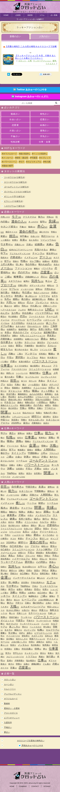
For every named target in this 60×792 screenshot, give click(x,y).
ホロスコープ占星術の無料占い (30, 740)
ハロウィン (49, 320)
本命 (41, 380)
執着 (39, 413)
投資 (13, 645)
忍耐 (28, 603)
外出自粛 (27, 313)
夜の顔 (25, 299)
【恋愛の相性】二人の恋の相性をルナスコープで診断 (31, 46)
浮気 (50, 217)
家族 (53, 570)
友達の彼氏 (24, 361)
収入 (23, 445)
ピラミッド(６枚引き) (13, 201)
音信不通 (11, 394)
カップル (32, 357)
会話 (46, 423)
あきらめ (20, 326)
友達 (23, 239)
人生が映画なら (46, 600)
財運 (27, 456)
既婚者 (16, 388)
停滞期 (8, 649)
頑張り (22, 552)
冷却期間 (18, 339)
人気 (3, 522)
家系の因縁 (51, 552)
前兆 (35, 559)
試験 (21, 570)
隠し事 (19, 264)
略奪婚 (49, 394)
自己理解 (24, 573)
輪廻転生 (33, 596)
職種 (28, 441)
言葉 (23, 408)
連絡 (20, 402)
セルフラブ (52, 629)
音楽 (44, 384)
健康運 (11, 515)
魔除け (18, 630)
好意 (51, 387)
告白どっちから (41, 292)
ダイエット (14, 391)
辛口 (3, 408)
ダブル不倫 (7, 326)
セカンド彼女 (9, 226)
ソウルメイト (42, 397)
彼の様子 (41, 345)
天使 (46, 326)
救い (12, 613)
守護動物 (33, 453)
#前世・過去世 (21, 157)
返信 (26, 422)
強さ (38, 512)
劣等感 (42, 354)
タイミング (18, 453)
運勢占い (44, 130)
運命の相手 (28, 231)
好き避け (52, 357)
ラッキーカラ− (43, 620)
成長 (29, 633)
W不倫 (24, 236)
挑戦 (4, 511)
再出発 (12, 397)
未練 (49, 244)
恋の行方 (24, 272)
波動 (15, 335)
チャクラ (26, 508)
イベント (36, 332)
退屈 (37, 570)
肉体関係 (28, 399)
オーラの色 (48, 535)
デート (45, 257)
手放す (30, 620)
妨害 (19, 589)
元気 (3, 555)
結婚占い (44, 125)
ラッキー (26, 617)
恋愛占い (44, 119)
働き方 (5, 453)
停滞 (31, 642)
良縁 (54, 221)
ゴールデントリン (43, 460)
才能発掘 (19, 660)
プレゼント (42, 302)
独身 (53, 402)
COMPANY (23, 786)
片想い (5, 217)
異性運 (19, 296)
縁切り (36, 416)
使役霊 (25, 636)
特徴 (55, 405)
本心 (42, 226)
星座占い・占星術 (12, 708)
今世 (30, 515)
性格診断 (15, 141)
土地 (48, 603)
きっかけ (33, 222)
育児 (8, 653)
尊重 (54, 573)
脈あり (8, 306)
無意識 (46, 645)
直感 (10, 660)
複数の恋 (30, 402)
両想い (10, 373)
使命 (52, 562)
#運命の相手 (7, 165)
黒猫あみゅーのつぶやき (32, 745)
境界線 (28, 589)
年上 (48, 281)
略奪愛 (18, 276)
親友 (3, 664)
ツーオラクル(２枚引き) (14, 177)
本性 (26, 391)
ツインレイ (45, 349)
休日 (11, 589)
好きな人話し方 (36, 420)
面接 (30, 450)
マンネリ (31, 353)
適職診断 (36, 664)
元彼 (29, 244)
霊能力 (14, 573)
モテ (16, 216)
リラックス (15, 532)
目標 (29, 570)
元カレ (52, 345)
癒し (20, 503)
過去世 (14, 507)
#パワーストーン (9, 161)
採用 (21, 473)
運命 (44, 338)
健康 (13, 518)
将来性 (42, 437)
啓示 (43, 653)
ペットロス (35, 627)
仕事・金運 (45, 141)
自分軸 (10, 639)
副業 (29, 433)
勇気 (11, 555)
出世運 (20, 468)
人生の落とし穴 (19, 642)
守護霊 (20, 620)
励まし (44, 538)
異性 (7, 388)
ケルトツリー (10, 689)
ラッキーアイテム (12, 562)
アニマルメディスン (20, 253)
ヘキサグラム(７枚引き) (14, 206)
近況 (55, 416)
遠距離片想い (39, 299)
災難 (17, 649)
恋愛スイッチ (50, 306)
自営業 (38, 473)
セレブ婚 (35, 261)
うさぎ (4, 607)
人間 (30, 61)
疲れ (34, 610)
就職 (38, 449)
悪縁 (41, 656)
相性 (50, 285)
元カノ (54, 397)
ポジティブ (29, 630)
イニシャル (39, 387)
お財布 (31, 592)
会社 (20, 437)
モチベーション (37, 613)
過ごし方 (51, 323)
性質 (45, 589)
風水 (4, 507)
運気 (21, 302)
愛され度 (9, 377)
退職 (51, 437)
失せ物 (12, 633)
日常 (56, 603)
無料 (53, 339)
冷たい (32, 381)
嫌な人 (41, 578)
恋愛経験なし (32, 277)
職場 (35, 390)
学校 (54, 232)
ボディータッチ (37, 285)
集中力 (53, 457)
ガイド (4, 668)
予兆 (55, 555)
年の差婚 (13, 316)
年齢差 (15, 292)
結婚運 (39, 244)
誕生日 (41, 342)
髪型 (43, 221)
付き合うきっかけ (35, 323)
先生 (56, 264)
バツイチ (47, 268)
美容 (46, 528)
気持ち (37, 281)
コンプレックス (48, 377)
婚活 (13, 236)
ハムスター (18, 535)
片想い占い (15, 130)
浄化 (45, 570)
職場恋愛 (34, 373)
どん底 (47, 664)
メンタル (23, 645)
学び (4, 433)
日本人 (49, 636)
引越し (52, 613)
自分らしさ (21, 639)
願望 (19, 345)
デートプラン (18, 320)
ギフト (52, 660)
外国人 (4, 381)
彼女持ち (51, 253)
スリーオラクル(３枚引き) (15, 182)
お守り (42, 566)
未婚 (35, 272)
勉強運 (21, 450)
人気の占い (44, 36)
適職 (19, 441)
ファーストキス (36, 316)
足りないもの (7, 461)
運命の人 (19, 221)
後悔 (52, 596)
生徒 (11, 345)
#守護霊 (33, 157)
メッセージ (27, 289)
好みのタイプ (21, 332)
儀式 (37, 518)
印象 (19, 376)
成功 (4, 449)
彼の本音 (13, 408)
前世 (14, 380)
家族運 (40, 552)
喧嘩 (31, 408)
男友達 (51, 335)
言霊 (3, 582)
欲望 (15, 240)
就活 (29, 473)
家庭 (4, 236)
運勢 (54, 61)
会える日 (34, 240)
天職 (54, 445)
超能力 (40, 642)
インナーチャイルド (24, 577)
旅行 (33, 329)
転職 (10, 437)
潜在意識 (5, 559)
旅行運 (5, 292)
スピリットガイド (15, 656)
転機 (40, 629)
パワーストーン (44, 361)
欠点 (3, 525)
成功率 (47, 416)
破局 (26, 281)
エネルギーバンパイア (33, 606)
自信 (37, 589)
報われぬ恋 (45, 264)
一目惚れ (42, 402)
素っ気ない (31, 296)
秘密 (48, 405)
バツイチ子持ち (44, 313)
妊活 (10, 384)
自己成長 (5, 549)
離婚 (51, 353)
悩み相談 (31, 660)
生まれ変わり (29, 567)
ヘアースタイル (8, 310)
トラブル (31, 656)
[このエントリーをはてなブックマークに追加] (8, 74)
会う (24, 381)
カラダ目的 (18, 323)
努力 (54, 518)
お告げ (25, 610)
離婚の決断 (26, 405)
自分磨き (7, 342)
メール (7, 268)
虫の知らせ (14, 525)
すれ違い (35, 305)
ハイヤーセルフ (21, 558)
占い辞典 (54, 15)
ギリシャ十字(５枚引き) (14, 196)
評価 (44, 456)
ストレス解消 (44, 549)
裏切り (13, 570)
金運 (34, 445)
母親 (40, 555)
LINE (49, 309)
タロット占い (10, 679)
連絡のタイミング (9, 405)
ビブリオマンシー (43, 633)
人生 (34, 531)
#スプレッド (44, 157)
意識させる (41, 249)
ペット (31, 503)
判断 (3, 589)
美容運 (15, 420)
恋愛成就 (16, 257)
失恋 (7, 299)
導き (25, 627)
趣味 (53, 249)
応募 (19, 465)
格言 (53, 542)
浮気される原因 (43, 399)
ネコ (13, 538)
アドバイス (12, 446)
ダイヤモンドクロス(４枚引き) (17, 191)
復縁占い (15, 114)
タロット (22, 61)
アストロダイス (19, 369)
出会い (35, 236)
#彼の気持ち (24, 153)
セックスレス (32, 377)
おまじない (52, 419)
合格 (26, 664)
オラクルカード (11, 698)
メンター (52, 577)
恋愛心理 (23, 285)
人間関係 (49, 449)
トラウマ (44, 296)
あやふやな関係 (25, 397)
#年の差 (46, 161)
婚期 (16, 299)
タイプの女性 (21, 366)
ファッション (23, 268)
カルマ (44, 522)
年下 (4, 253)
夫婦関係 (26, 388)
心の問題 (41, 562)
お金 (18, 456)
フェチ (22, 310)
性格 (24, 261)
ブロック (30, 555)
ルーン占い (9, 684)
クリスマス (29, 216)
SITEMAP (47, 786)
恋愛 (13, 361)
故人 (17, 600)
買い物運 (13, 582)
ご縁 (8, 276)
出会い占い (15, 119)
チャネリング (31, 653)
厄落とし (21, 613)
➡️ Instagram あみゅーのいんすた (30, 96)
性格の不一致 (50, 413)
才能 (37, 468)
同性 (47, 555)
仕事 (46, 373)
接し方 (34, 349)
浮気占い (44, 136)
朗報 (29, 535)
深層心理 (5, 416)
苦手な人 (18, 653)
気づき (53, 559)
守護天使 (31, 486)
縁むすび (44, 232)
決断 (10, 468)
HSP (22, 633)
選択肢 (20, 357)
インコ (45, 624)
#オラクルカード (9, 153)
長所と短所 (45, 329)
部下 (7, 261)
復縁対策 (23, 329)
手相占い (8, 727)
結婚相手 (11, 329)
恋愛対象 (6, 339)
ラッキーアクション (42, 61)
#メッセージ (7, 157)
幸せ (4, 570)
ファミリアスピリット (11, 528)
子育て (19, 603)
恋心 (44, 276)
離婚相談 (22, 394)
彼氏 (3, 399)
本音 (8, 332)
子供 (35, 586)
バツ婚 (4, 361)
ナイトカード (13, 636)
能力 (49, 433)
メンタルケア (43, 515)
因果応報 (45, 573)
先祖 (20, 555)
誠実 (17, 306)
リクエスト (51, 64)
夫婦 (54, 292)
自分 (11, 522)
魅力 (41, 216)
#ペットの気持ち (39, 153)
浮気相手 (5, 335)
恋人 (30, 302)
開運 (6, 412)
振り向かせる (21, 349)
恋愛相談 (36, 423)
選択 (9, 600)
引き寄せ (7, 244)
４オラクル (15, 281)
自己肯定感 (16, 546)
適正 (12, 433)
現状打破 (14, 617)
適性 (33, 525)
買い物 (4, 573)
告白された (28, 413)
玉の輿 (15, 313)
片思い (11, 302)
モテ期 (18, 342)
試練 (24, 494)
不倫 (23, 227)
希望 (21, 538)
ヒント (17, 413)
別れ (25, 305)
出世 (46, 468)
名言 (26, 531)
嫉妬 (37, 268)
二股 (20, 354)
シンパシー (21, 373)
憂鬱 (3, 633)
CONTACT (35, 786)
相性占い (44, 114)
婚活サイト (11, 232)
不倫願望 (29, 345)
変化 (53, 546)
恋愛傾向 (53, 525)
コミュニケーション (40, 369)
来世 (53, 522)
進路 (4, 617)
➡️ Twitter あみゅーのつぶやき (30, 89)
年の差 (27, 292)
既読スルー (48, 236)
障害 (19, 664)
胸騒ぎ (13, 512)
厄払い (43, 559)
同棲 (24, 420)
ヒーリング (34, 319)
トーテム (21, 460)
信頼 (3, 567)
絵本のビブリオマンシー (21, 249)
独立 (4, 465)
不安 (10, 357)
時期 (22, 592)
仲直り (5, 419)
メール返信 (34, 384)
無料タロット (35, 309)
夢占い (7, 732)
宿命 (16, 261)
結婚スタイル (32, 339)
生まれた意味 (13, 610)
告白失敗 (30, 264)
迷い (41, 525)
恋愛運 (15, 125)
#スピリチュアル (33, 161)
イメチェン (30, 257)
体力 (11, 664)
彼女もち (7, 349)
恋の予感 (38, 405)
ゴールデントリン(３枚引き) (16, 187)
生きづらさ (12, 624)
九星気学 (8, 722)
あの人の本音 (36, 394)
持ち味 (47, 627)
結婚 (46, 261)
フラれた (50, 408)
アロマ (5, 422)
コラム (42, 15)
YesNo (12, 473)
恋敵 (12, 353)
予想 (7, 535)
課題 (38, 528)
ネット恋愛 (47, 391)
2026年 (16, 422)
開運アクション (37, 639)
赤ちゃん (46, 366)
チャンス (38, 253)
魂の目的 (38, 602)
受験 (44, 445)
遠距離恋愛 (50, 332)
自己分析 (42, 592)
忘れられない (34, 326)
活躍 (12, 465)
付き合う (9, 402)
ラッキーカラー (48, 586)
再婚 (51, 299)
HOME (6, 15)
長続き (4, 257)
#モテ (21, 161)
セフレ (14, 289)
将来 (50, 653)
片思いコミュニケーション (32, 335)
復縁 (31, 227)
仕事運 (7, 365)
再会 (42, 357)
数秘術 (7, 703)
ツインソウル (48, 239)
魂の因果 (35, 366)
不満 (17, 384)
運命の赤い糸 (15, 399)
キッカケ (7, 295)
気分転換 (35, 645)
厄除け (34, 494)
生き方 (8, 630)
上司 (44, 453)
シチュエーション (21, 416)
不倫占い (15, 136)
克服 (40, 408)
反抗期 (25, 582)
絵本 (49, 642)
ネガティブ (37, 636)
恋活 (23, 316)
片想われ (49, 289)
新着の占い (15, 36)
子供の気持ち (37, 582)
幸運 (19, 522)
